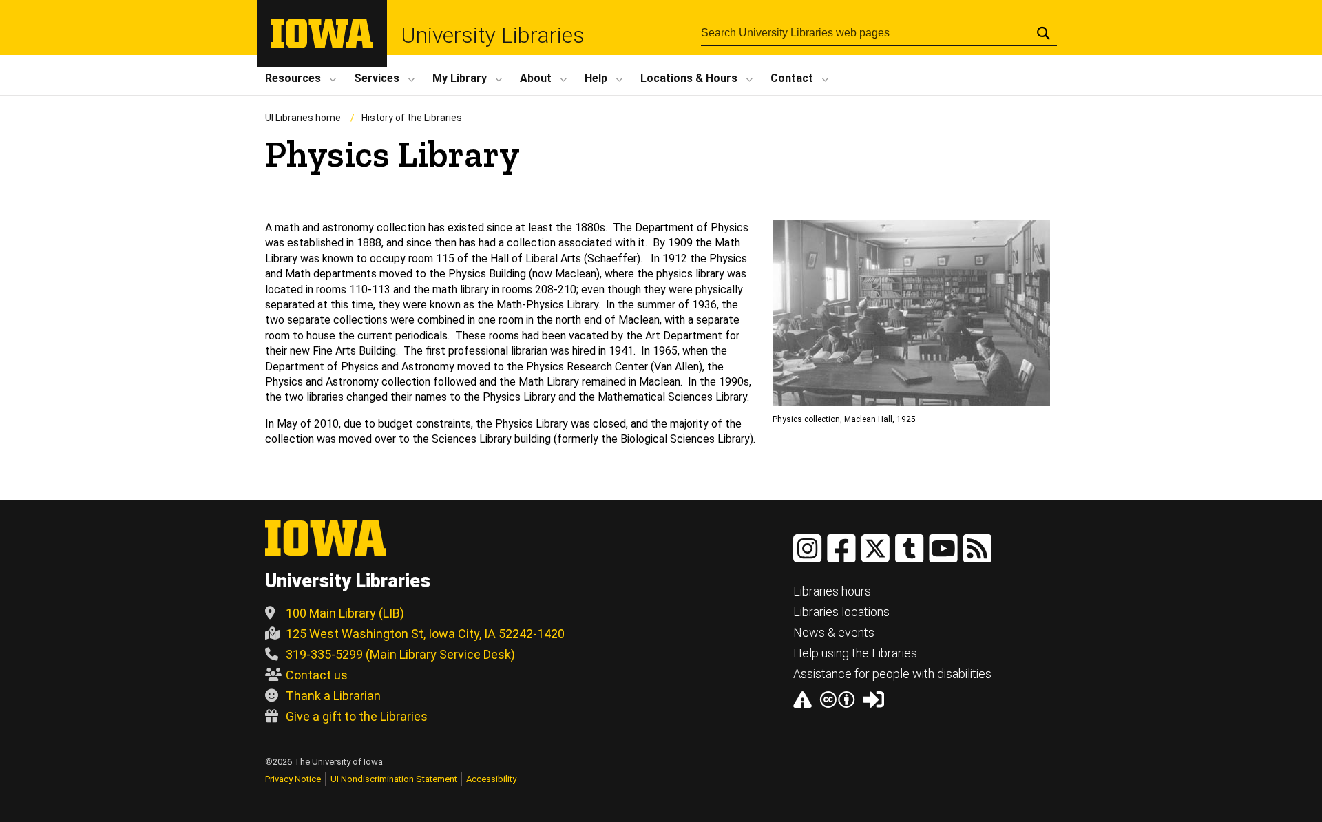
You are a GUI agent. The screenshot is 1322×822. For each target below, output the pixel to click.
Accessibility (491, 779)
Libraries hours (832, 591)
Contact (791, 78)
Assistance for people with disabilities (892, 673)
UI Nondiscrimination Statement (393, 779)
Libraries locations (841, 611)
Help (596, 78)
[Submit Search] (1043, 33)
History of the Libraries (411, 117)
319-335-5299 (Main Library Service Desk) (400, 654)
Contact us (317, 675)
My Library (459, 78)
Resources (293, 78)
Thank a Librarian (333, 695)
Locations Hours (688, 78)
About (536, 78)
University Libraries (493, 35)
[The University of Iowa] (322, 44)
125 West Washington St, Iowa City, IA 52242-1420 (425, 633)
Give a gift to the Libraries (357, 716)
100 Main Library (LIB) (345, 613)
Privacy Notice (293, 779)
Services (376, 78)
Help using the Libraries (855, 653)
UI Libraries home (303, 117)
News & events (833, 632)
